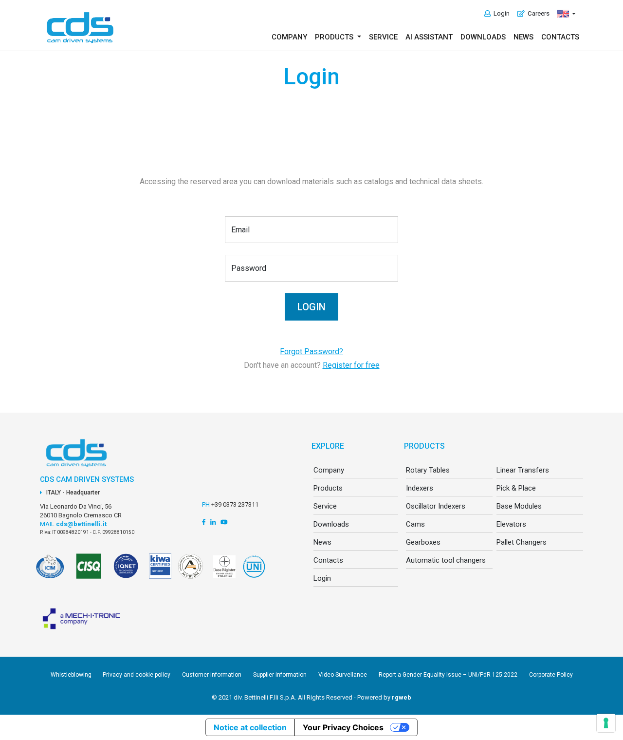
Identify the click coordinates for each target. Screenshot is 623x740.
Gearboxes (423, 542)
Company (289, 37)
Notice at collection (250, 727)
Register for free (351, 365)
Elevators (511, 524)
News (523, 37)
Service (383, 37)
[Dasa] (223, 572)
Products (328, 488)
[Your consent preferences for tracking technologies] (606, 723)
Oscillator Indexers (435, 506)
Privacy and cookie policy (136, 674)
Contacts (560, 37)
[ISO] (90, 572)
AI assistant (429, 37)
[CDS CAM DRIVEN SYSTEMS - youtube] (224, 522)
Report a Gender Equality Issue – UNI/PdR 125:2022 (448, 674)
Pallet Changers (521, 542)
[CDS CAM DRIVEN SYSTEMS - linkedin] (213, 522)
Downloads (483, 37)
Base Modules (519, 506)
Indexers (419, 488)
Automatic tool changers (446, 560)
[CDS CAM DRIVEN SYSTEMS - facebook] (203, 522)
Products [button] (335, 37)
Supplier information (280, 674)
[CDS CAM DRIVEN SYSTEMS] (80, 27)
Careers (537, 13)
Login (500, 13)
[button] (566, 13)
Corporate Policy (551, 674)
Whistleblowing (72, 674)
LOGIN (311, 307)
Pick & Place (516, 488)
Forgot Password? (311, 351)
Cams (415, 524)
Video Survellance (342, 674)
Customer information (211, 674)
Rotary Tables (428, 470)
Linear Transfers (522, 470)
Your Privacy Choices (343, 727)
